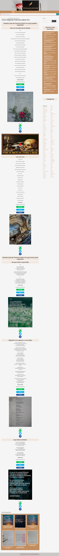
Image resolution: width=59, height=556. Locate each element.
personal (44, 145)
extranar (44, 134)
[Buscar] (57, 14)
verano (44, 161)
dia (51, 152)
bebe (51, 127)
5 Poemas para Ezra (47, 54)
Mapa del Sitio (37, 554)
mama (51, 171)
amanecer (45, 128)
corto (51, 168)
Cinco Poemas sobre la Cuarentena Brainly (48, 84)
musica (44, 147)
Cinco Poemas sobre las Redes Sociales (32, 545)
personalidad (45, 106)
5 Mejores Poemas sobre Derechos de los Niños (7, 527)
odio (43, 136)
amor (51, 175)
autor (51, 133)
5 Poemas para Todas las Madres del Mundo (50, 74)
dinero (44, 108)
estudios (44, 173)
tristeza (51, 155)
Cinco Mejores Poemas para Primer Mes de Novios (49, 41)
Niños (46, 11)
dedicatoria (52, 174)
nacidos (44, 113)
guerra (51, 122)
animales (52, 116)
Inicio (13, 11)
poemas (5, 18)
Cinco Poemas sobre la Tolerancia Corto (50, 81)
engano (44, 132)
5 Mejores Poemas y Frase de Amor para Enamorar (50, 68)
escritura (44, 138)
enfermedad (45, 139)
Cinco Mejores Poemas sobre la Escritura (49, 70)
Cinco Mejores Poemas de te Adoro (49, 92)
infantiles (52, 161)
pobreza (44, 135)
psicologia (44, 120)
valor (51, 118)
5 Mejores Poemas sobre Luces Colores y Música (49, 65)
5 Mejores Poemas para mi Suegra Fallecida (50, 61)
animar (44, 146)
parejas (51, 124)
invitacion (44, 112)
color (51, 115)
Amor (16, 11)
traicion (44, 115)
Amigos (29, 11)
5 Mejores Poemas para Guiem (49, 76)
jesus (44, 162)
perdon (44, 157)
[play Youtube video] (20, 144)
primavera (52, 120)
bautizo (44, 117)
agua (51, 129)
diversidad (45, 116)
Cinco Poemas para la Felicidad (50, 85)
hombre (51, 157)
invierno (44, 160)
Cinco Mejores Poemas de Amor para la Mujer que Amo (49, 78)
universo (44, 142)
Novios (36, 11)
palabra (44, 176)
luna (51, 135)
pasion (44, 154)
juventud (44, 172)
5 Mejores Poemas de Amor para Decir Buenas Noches (50, 49)
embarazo (44, 130)
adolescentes (52, 126)
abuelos (51, 148)
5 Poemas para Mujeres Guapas (50, 44)
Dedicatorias (21, 11)
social (44, 168)
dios (51, 138)
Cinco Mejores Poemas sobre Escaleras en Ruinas (49, 33)
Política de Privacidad (32, 554)
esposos (51, 141)
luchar (44, 141)
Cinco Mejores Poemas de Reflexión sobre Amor (48, 59)
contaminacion (45, 149)
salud (51, 109)
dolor (44, 169)
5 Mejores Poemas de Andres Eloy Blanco (50, 63)
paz (51, 134)
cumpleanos (52, 160)
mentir (44, 150)
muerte (51, 156)
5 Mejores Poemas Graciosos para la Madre (50, 72)
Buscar (44, 18)
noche (51, 119)
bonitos (51, 131)
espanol (51, 149)
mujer (51, 170)
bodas (51, 137)
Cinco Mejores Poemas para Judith (49, 37)
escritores (44, 156)
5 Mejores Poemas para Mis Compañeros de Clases (49, 57)
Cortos (39, 11)
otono (51, 108)
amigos (51, 172)
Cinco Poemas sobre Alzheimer (32, 527)
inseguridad (45, 109)
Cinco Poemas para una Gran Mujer (49, 51)
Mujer (32, 11)
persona (51, 150)
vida (51, 164)
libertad (51, 130)
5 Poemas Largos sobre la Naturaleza (8, 547)
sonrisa (44, 153)
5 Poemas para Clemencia (49, 79)
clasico (44, 167)
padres (51, 163)
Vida (42, 11)
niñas (51, 107)
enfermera (45, 143)
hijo (51, 146)
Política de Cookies (26, 554)
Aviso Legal (21, 554)
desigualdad (45, 110)
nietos (44, 164)
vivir (43, 123)
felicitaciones (52, 114)
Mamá (25, 11)
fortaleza (44, 175)
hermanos (52, 159)
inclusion (44, 119)
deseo (44, 158)
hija (51, 145)
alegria (51, 112)
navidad (51, 142)
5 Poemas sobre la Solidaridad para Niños (20, 547)
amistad (51, 153)
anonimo (44, 127)
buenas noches (45, 171)
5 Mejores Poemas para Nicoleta (50, 38)
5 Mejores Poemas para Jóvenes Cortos (50, 35)
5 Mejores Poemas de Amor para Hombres (50, 53)
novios (51, 167)
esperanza (45, 165)
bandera (44, 124)
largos (51, 123)
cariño (44, 121)
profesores (52, 144)
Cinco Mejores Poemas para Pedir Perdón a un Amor (50, 89)
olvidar (51, 105)
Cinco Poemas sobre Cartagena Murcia (50, 87)
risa (43, 131)
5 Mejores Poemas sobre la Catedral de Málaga (49, 46)
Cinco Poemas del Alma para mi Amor (50, 43)
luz (50, 111)
